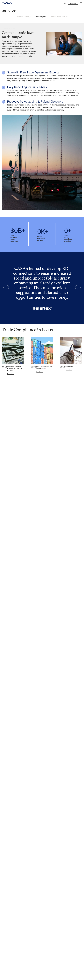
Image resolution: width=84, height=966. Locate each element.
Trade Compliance (41, 17)
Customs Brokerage (24, 17)
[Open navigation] (81, 3)
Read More (10, 374)
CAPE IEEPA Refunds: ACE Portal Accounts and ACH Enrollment (14, 368)
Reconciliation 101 (70, 366)
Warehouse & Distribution (59, 17)
